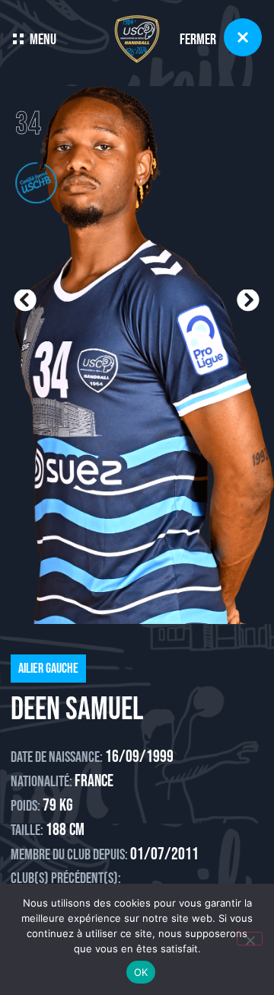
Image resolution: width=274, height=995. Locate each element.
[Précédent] (75, 301)
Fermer (198, 39)
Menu (43, 39)
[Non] (250, 938)
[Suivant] (198, 301)
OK (141, 972)
